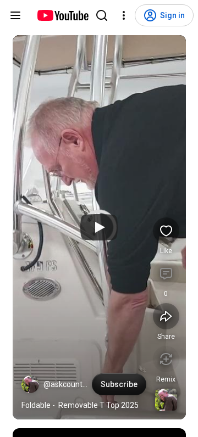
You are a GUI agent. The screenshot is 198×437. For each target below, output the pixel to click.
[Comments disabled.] (166, 273)
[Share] (166, 316)
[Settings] (123, 15)
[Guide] (15, 15)
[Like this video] (166, 230)
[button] (30, 384)
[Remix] (166, 359)
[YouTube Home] (62, 15)
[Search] (101, 15)
